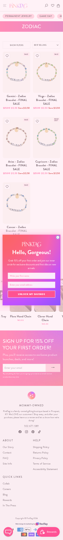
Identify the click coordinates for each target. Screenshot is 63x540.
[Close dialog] (57, 237)
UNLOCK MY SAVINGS (31, 294)
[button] (8, 531)
